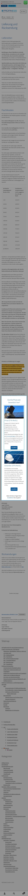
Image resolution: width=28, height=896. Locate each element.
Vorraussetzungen (10, 436)
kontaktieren (10, 498)
